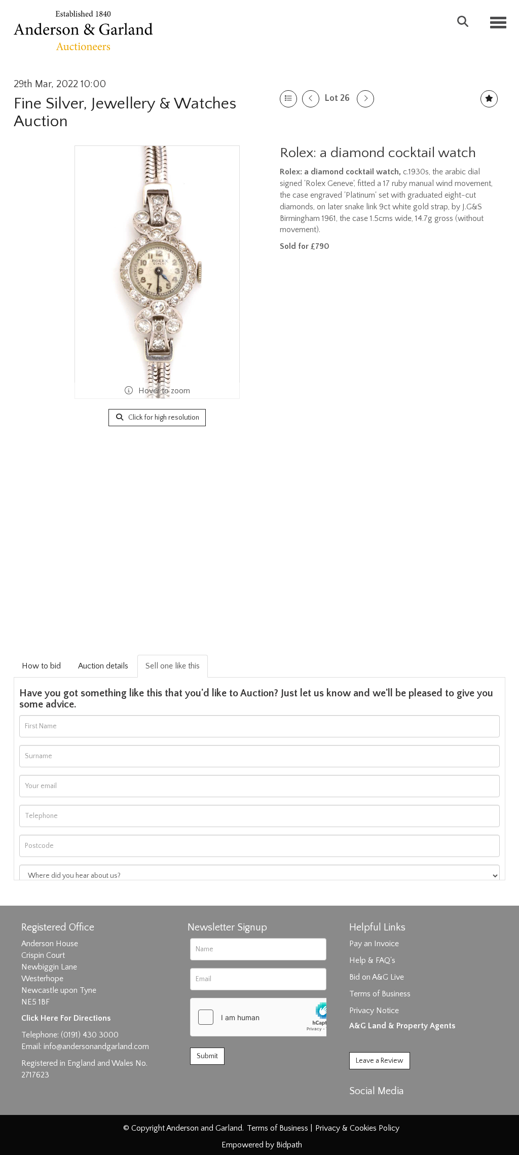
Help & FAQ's (372, 960)
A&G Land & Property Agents (402, 1025)
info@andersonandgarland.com (96, 1046)
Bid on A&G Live (376, 977)
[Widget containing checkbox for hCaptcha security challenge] (266, 1017)
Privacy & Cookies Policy (357, 1128)
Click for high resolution (163, 418)
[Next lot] (365, 98)
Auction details (103, 665)
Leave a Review (379, 1061)
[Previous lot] (310, 98)
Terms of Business (380, 993)
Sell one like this (172, 665)
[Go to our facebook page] (358, 1108)
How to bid (41, 665)
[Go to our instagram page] (401, 1108)
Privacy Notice (374, 1010)
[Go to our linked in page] (379, 1108)
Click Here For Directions (65, 1018)
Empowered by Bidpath (261, 1144)
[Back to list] (288, 98)
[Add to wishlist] (489, 98)
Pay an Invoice (374, 943)
